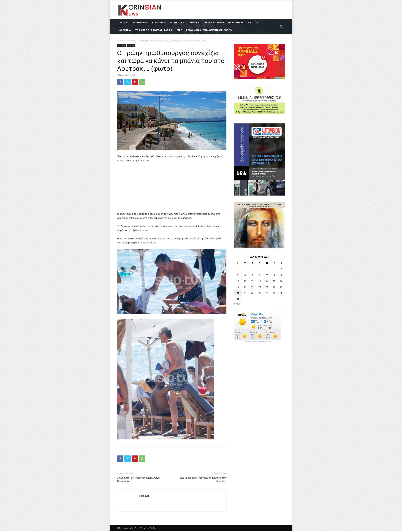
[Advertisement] (171, 189)
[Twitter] (127, 82)
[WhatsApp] (142, 82)
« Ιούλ (237, 303)
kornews (144, 495)
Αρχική (120, 40)
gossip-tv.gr (149, 242)
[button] (281, 26)
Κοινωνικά (131, 40)
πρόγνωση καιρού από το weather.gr (257, 341)
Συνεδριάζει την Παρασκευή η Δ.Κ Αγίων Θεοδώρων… (138, 479)
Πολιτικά (131, 45)
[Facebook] (120, 82)
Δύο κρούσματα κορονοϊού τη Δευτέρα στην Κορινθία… (203, 479)
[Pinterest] (135, 82)
